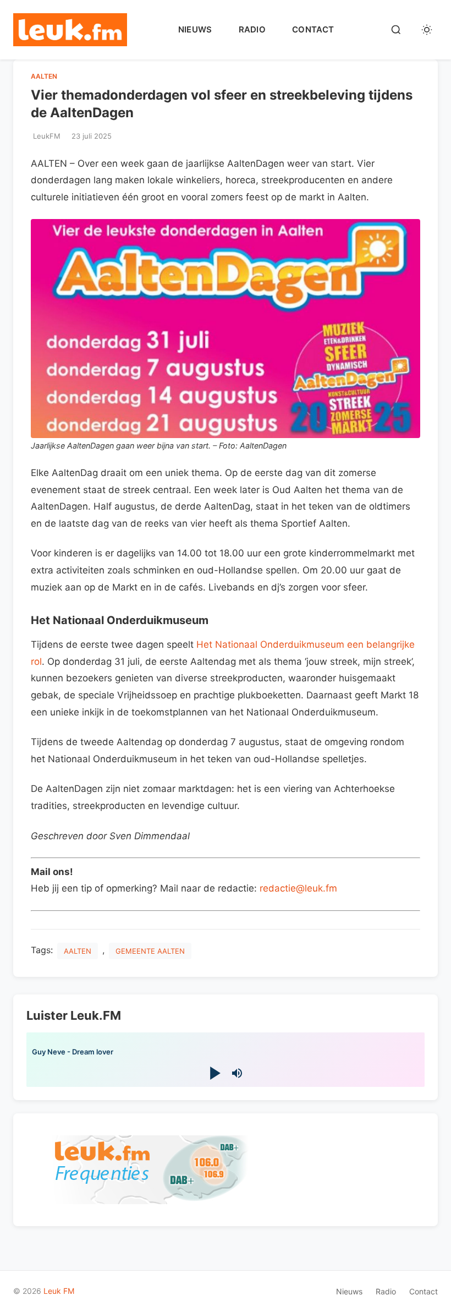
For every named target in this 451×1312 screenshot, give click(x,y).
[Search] (396, 30)
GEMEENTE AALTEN (150, 951)
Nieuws (195, 29)
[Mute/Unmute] (237, 1073)
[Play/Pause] (214, 1073)
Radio (252, 29)
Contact (313, 29)
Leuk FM (58, 1290)
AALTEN (44, 76)
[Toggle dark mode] (427, 30)
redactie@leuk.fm (298, 888)
